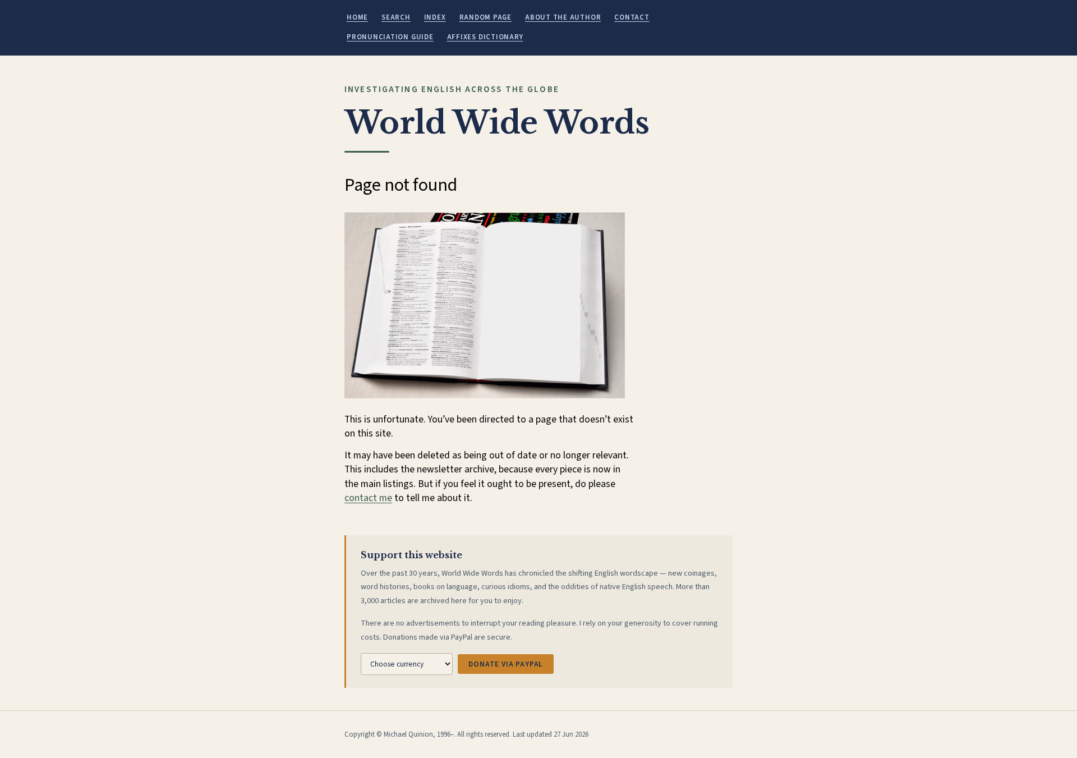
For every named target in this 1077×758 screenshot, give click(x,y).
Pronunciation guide (390, 37)
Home (357, 17)
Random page (485, 17)
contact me (368, 498)
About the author (563, 17)
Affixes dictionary (485, 37)
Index (435, 17)
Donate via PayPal (505, 664)
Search (396, 17)
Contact (631, 17)
